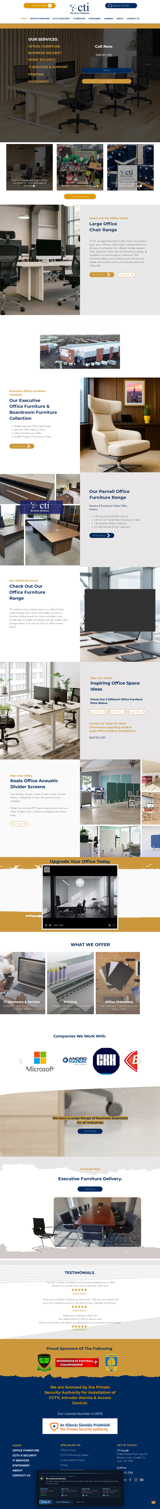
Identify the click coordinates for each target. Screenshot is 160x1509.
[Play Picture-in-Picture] (109, 925)
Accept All (46, 1502)
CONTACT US (21, 1475)
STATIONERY (21, 1465)
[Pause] (46, 925)
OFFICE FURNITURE (25, 1450)
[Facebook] (130, 1480)
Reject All (80, 1502)
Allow (66, 1495)
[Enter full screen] (113, 925)
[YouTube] (141, 1480)
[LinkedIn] (124, 1480)
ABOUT (17, 1470)
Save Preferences (63, 1502)
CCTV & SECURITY (24, 1455)
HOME (16, 1445)
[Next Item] (135, 983)
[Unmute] (50, 925)
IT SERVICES (20, 1460)
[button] (80, 366)
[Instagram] (136, 1480)
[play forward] (139, 1061)
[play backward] (21, 1061)
